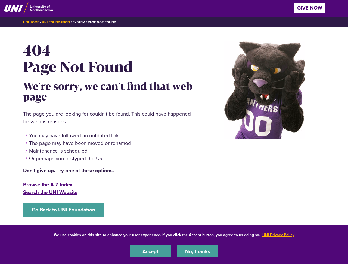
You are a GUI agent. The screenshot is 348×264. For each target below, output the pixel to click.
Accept (150, 251)
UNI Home (31, 22)
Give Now (309, 7)
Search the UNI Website (50, 192)
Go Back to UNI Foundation (63, 209)
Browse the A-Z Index (47, 184)
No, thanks (197, 251)
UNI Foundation (56, 22)
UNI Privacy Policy (278, 235)
